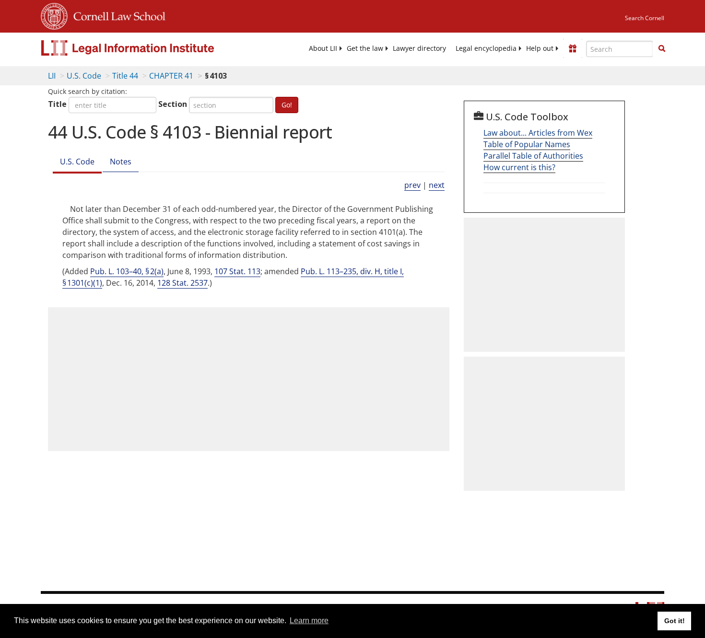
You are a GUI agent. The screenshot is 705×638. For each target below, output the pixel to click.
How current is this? (519, 167)
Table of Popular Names (526, 144)
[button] (661, 48)
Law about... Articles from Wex (537, 133)
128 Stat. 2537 (182, 283)
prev (412, 185)
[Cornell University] (54, 15)
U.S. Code (84, 75)
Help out (539, 48)
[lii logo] (148, 48)
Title (57, 104)
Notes (120, 161)
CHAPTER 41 (171, 75)
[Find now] (662, 49)
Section (172, 104)
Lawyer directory (419, 48)
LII (52, 75)
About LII (323, 48)
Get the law (365, 48)
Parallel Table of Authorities (533, 156)
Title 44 (125, 75)
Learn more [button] (309, 620)
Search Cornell (644, 18)
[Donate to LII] (572, 48)
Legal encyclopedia (486, 48)
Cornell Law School (116, 15)
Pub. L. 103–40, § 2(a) (127, 271)
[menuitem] (323, 48)
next (437, 185)
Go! (287, 104)
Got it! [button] (674, 621)
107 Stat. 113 (237, 271)
